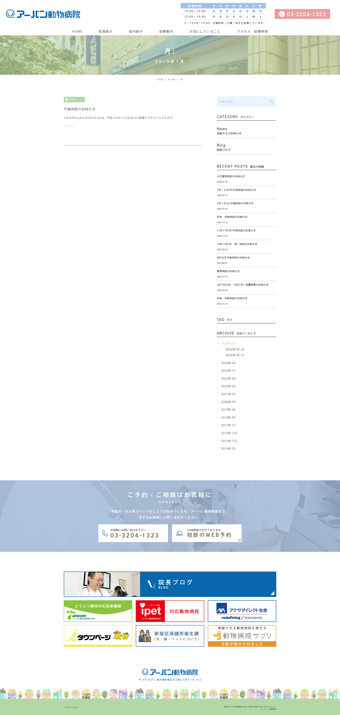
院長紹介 (106, 31)
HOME (77, 31)
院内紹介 (136, 31)
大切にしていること (204, 31)
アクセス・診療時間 (252, 31)
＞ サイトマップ (71, 707)
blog (224, 147)
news (72, 99)
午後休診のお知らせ (80, 109)
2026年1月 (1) (234, 355)
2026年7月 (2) (234, 349)
